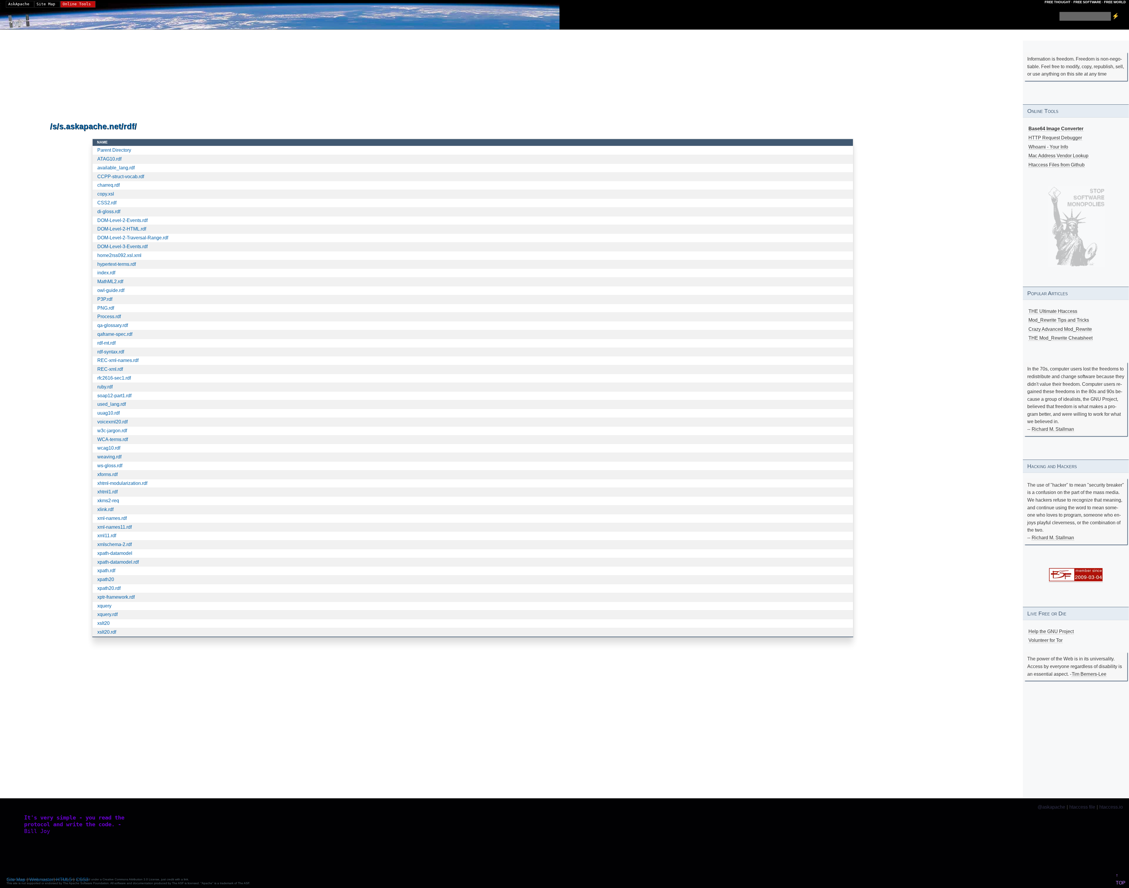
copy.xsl (105, 193)
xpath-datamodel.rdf (118, 562)
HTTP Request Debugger (1055, 137)
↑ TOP (1120, 879)
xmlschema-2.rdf (114, 544)
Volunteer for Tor (1045, 640)
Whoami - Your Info (1048, 146)
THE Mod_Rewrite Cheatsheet (1060, 337)
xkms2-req (108, 500)
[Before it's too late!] (1076, 226)
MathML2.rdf (110, 281)
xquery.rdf (107, 614)
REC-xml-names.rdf (117, 360)
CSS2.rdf (106, 202)
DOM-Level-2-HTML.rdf (121, 228)
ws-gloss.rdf (109, 465)
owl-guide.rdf (110, 290)
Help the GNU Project (1051, 631)
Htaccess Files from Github (1056, 164)
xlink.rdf (105, 509)
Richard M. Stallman (1053, 429)
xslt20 (103, 623)
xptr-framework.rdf (116, 597)
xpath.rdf (106, 570)
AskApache (18, 4)
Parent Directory (114, 150)
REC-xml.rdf (110, 369)
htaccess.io (1111, 806)
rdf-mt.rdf (106, 342)
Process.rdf (109, 316)
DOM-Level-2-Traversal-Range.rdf (132, 237)
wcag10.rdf (108, 447)
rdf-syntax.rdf (110, 351)
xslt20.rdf (106, 632)
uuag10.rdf (108, 412)
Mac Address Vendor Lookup (1058, 155)
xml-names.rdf (112, 518)
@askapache (1051, 806)
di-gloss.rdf (108, 211)
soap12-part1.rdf (114, 395)
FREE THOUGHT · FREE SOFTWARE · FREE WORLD (1085, 2)
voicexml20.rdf (112, 421)
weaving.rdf (109, 456)
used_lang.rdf (111, 404)
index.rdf (106, 272)
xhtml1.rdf (107, 491)
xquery (104, 605)
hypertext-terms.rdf (116, 264)
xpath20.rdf (109, 588)
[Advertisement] (226, 76)
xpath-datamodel (114, 553)
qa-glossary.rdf (112, 325)
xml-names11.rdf (114, 527)
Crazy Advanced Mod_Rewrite (1060, 329)
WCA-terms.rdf (112, 439)
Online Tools (77, 4)
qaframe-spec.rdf (114, 334)
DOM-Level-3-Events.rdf (122, 246)
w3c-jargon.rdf (112, 430)
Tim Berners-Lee (1089, 674)
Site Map (45, 4)
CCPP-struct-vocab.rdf (120, 176)
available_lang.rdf (116, 167)
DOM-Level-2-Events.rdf (122, 220)
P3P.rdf (104, 299)
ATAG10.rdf (109, 158)
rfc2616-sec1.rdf (114, 377)
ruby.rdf (105, 386)
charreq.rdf (108, 185)
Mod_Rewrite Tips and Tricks (1058, 320)
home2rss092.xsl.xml (119, 255)
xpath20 (105, 579)
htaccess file (1082, 806)
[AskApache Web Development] (22, 19)
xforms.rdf (107, 474)
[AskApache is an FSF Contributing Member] (1076, 579)
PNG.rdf (105, 308)
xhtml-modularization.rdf (122, 483)
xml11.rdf (106, 535)
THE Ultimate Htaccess (1052, 311)
